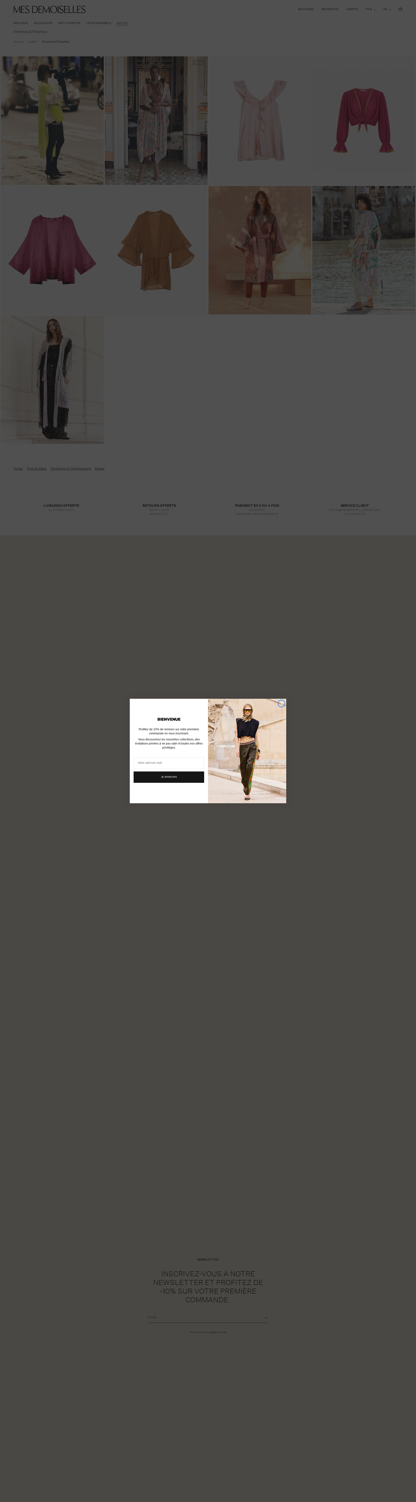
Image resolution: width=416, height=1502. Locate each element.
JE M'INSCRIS (169, 777)
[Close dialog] (281, 703)
